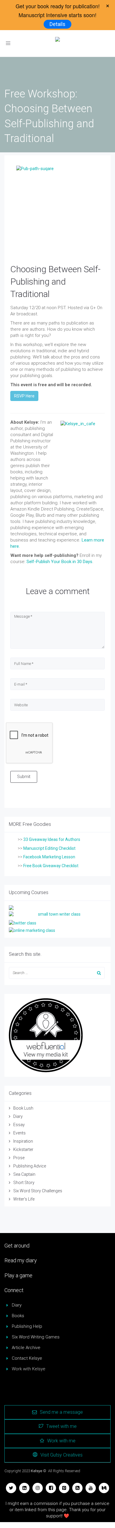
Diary (18, 1116)
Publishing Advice (29, 1166)
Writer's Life (23, 1199)
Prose (18, 1157)
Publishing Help (27, 1326)
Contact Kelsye (27, 1358)
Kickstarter (23, 1149)
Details (57, 24)
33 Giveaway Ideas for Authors (51, 839)
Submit (23, 776)
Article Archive (26, 1347)
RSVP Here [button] (24, 396)
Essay (19, 1124)
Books (18, 1315)
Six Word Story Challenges (37, 1190)
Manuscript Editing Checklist (49, 848)
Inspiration (23, 1141)
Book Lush (23, 1108)
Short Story (23, 1182)
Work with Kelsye (28, 1369)
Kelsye (36, 1471)
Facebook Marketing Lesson (49, 856)
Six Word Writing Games (36, 1337)
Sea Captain (24, 1174)
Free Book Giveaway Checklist (50, 865)
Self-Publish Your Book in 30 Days (59, 561)
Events (19, 1133)
